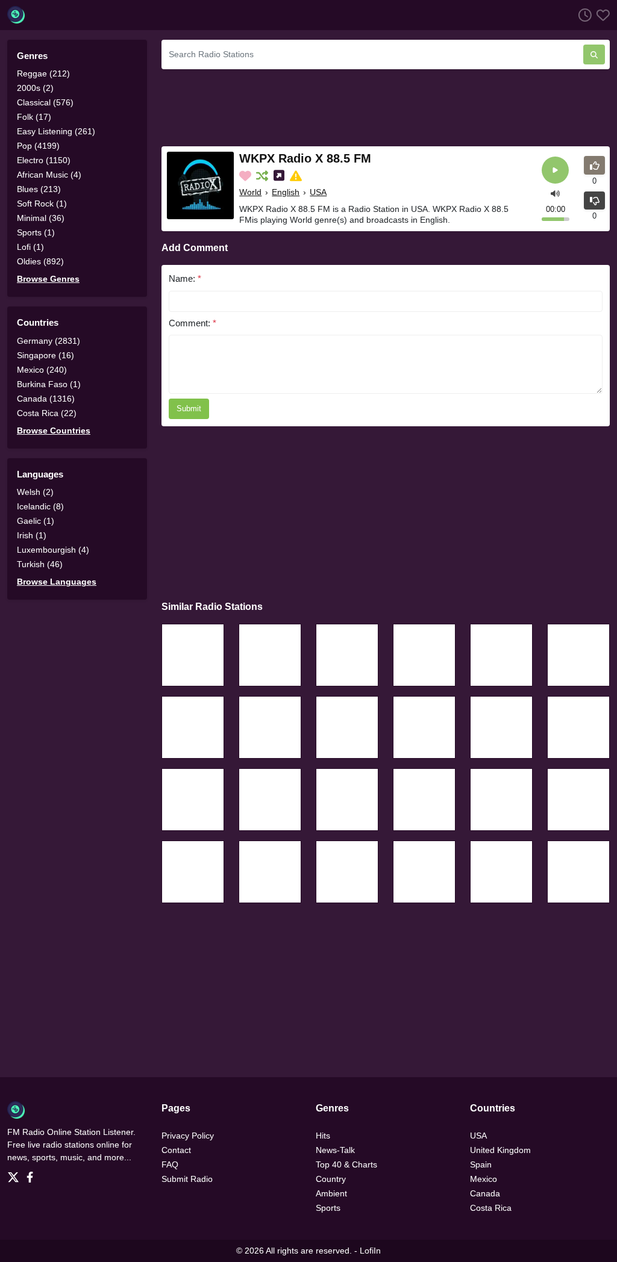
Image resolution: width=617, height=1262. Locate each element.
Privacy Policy (187, 1135)
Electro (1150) (43, 160)
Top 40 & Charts (346, 1164)
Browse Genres (48, 279)
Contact (176, 1150)
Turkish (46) (40, 564)
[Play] (555, 170)
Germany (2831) (48, 341)
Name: (185, 278)
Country (331, 1179)
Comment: (192, 323)
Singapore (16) (45, 355)
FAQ (169, 1164)
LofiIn (370, 1250)
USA (318, 192)
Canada (485, 1193)
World (250, 192)
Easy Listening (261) (56, 131)
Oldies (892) (40, 261)
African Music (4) (49, 174)
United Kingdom (500, 1150)
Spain (481, 1164)
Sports (328, 1208)
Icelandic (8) (40, 506)
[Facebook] (32, 1173)
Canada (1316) (46, 398)
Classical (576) (45, 102)
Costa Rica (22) (47, 413)
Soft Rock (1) (42, 203)
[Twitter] (15, 1173)
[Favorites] (601, 15)
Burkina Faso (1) (49, 384)
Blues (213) (39, 189)
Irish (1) (31, 535)
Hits (323, 1135)
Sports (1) (36, 232)
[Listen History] (583, 15)
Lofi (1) (30, 247)
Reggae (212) (43, 73)
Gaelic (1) (35, 521)
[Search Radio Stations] (594, 54)
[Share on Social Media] (280, 176)
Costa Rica (491, 1208)
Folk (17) (34, 117)
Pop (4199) (38, 146)
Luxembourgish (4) (53, 550)
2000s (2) (35, 88)
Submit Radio (187, 1179)
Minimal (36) (40, 218)
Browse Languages (56, 581)
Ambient (331, 1193)
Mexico (483, 1179)
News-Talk (335, 1150)
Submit (189, 408)
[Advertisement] (385, 106)
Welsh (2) (35, 492)
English (285, 192)
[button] (555, 192)
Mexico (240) (42, 370)
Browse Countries (53, 430)
